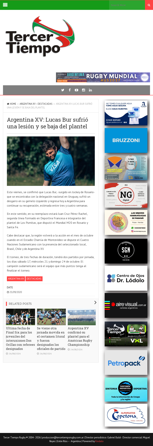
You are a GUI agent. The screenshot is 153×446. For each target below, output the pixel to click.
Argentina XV (27, 103)
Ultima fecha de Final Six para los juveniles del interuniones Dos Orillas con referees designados (20, 338)
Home (13, 103)
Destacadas (45, 103)
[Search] (149, 5)
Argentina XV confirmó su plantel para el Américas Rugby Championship (80, 336)
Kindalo (99, 441)
